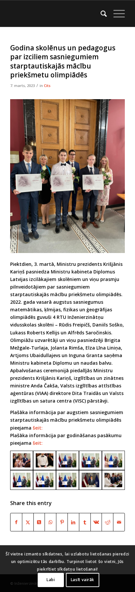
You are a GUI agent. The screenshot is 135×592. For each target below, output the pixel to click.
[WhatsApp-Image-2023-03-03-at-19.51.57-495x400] (67, 460)
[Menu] (116, 13)
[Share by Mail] (119, 522)
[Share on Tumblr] (84, 522)
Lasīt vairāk (82, 579)
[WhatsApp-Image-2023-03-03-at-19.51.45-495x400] (113, 460)
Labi (51, 579)
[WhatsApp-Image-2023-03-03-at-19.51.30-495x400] (44, 480)
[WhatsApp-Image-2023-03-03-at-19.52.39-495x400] (113, 480)
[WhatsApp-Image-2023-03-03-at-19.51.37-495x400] (21, 480)
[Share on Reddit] (107, 522)
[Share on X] (27, 522)
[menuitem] (100, 13)
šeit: (38, 428)
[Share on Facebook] (16, 522)
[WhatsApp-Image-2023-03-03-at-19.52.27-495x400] (44, 460)
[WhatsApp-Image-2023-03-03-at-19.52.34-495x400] (21, 460)
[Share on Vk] (96, 522)
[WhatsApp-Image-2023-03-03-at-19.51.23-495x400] (67, 480)
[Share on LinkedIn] (73, 522)
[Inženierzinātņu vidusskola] (56, 13)
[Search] (100, 13)
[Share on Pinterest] (62, 522)
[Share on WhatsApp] (50, 522)
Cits (47, 85)
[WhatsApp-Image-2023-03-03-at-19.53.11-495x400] (90, 480)
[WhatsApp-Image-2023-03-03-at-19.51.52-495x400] (90, 460)
